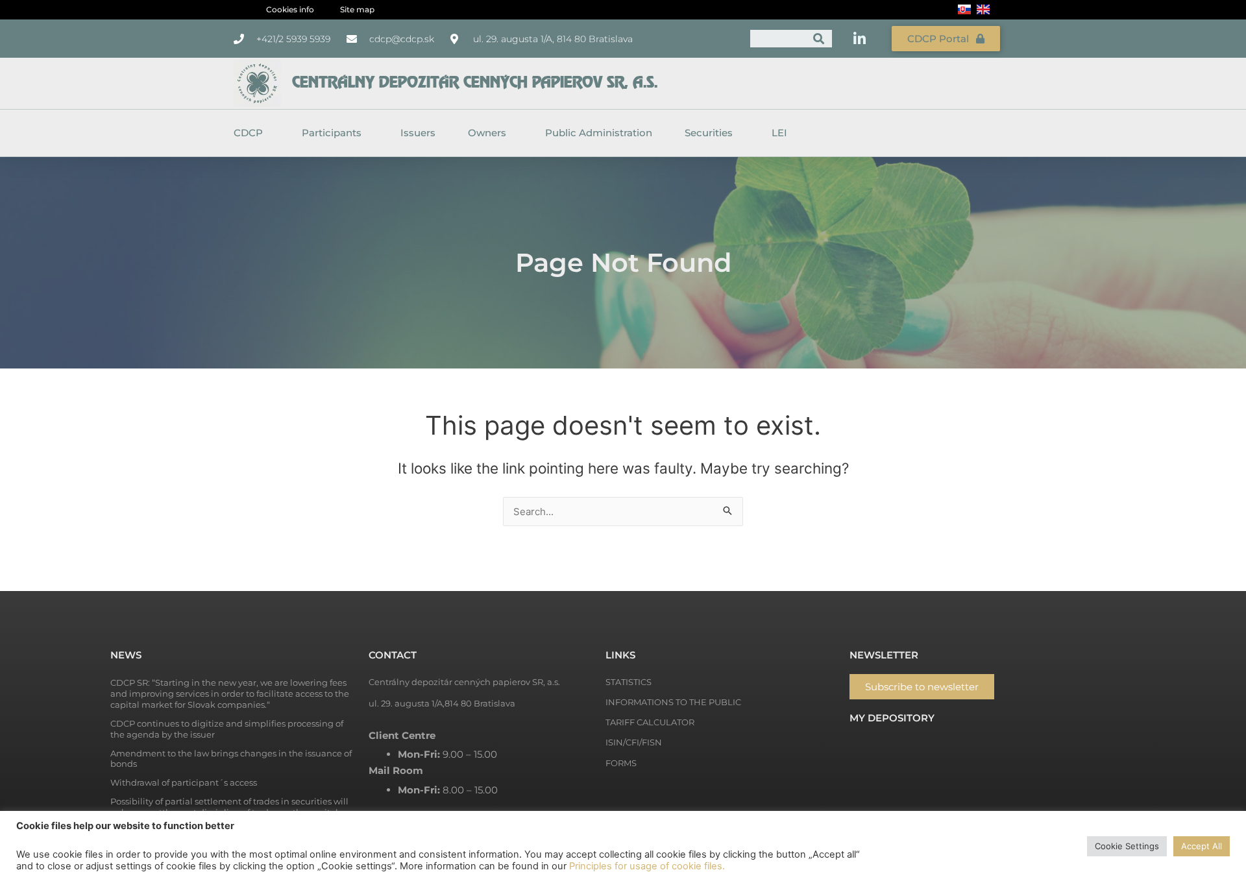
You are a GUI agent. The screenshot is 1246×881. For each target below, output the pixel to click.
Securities (709, 133)
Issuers (417, 133)
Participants (331, 133)
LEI (779, 133)
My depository (891, 718)
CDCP (248, 133)
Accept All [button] (1201, 846)
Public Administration (598, 133)
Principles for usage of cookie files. (647, 866)
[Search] (818, 38)
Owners (487, 133)
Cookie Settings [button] (1127, 846)
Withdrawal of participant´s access (183, 782)
